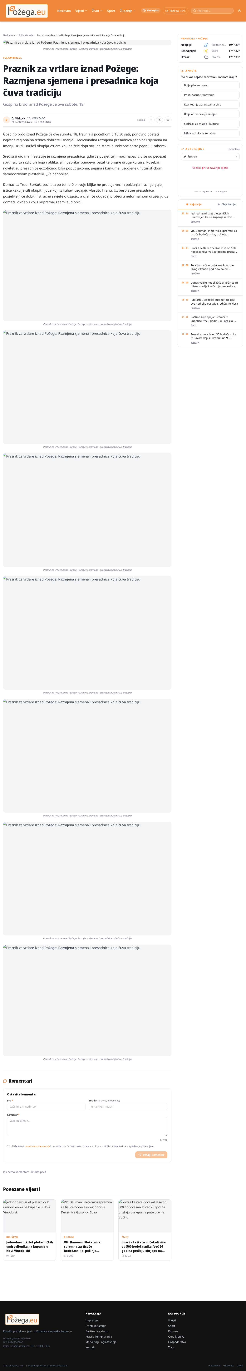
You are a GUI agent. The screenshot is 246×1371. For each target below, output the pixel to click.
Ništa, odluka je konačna (200, 133)
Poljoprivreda (26, 35)
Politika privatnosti (97, 1331)
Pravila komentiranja (99, 1336)
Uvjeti (240, 1365)
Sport (111, 11)
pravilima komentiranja (37, 1146)
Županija (126, 11)
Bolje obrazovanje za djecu (201, 114)
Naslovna (64, 11)
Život (95, 11)
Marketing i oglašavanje (101, 1342)
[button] (87, 265)
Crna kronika (176, 1336)
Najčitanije (229, 204)
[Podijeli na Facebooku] (151, 119)
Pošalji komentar (153, 1155)
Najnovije (195, 204)
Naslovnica (9, 35)
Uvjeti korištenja (96, 1326)
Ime (10, 1100)
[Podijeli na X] (159, 119)
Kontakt (90, 1347)
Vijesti (79, 11)
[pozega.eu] (27, 10)
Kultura (173, 1331)
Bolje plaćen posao (196, 85)
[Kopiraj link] (168, 119)
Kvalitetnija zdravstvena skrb (202, 104)
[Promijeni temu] (239, 10)
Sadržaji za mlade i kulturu (201, 123)
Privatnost (228, 1365)
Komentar (13, 1114)
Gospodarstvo (177, 1342)
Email (104, 1100)
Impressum (93, 1320)
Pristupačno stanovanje (199, 95)
